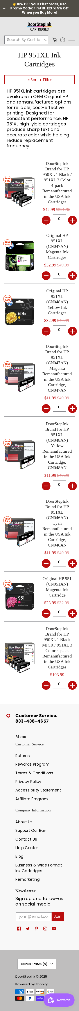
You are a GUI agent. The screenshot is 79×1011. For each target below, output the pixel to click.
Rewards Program (32, 764)
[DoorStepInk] (39, 26)
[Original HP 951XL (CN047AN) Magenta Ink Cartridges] (19, 256)
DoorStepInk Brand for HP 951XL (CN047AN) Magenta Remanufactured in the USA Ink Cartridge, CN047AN (57, 368)
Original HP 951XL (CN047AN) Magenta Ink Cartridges (57, 246)
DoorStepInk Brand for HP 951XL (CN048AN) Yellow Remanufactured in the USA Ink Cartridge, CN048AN (57, 445)
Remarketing (27, 879)
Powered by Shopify (31, 984)
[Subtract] (46, 220)
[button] (55, 40)
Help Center (26, 847)
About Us (23, 822)
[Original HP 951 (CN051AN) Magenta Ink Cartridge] (19, 596)
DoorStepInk (25, 976)
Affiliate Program (31, 799)
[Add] (72, 220)
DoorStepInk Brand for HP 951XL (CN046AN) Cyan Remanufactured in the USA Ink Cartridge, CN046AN (57, 523)
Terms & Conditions (34, 773)
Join (57, 916)
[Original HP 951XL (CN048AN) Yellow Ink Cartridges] (19, 311)
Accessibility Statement (38, 790)
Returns (22, 755)
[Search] (45, 40)
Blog (19, 856)
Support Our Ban (30, 830)
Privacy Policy (28, 781)
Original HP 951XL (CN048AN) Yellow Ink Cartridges (57, 301)
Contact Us (26, 839)
